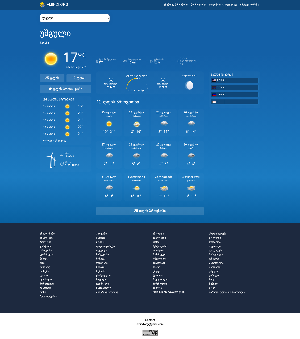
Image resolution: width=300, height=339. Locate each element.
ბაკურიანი (159, 238)
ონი (42, 263)
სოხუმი (44, 271)
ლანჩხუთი (46, 254)
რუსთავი (102, 263)
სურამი (100, 271)
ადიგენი (101, 233)
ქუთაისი (158, 275)
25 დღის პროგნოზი (150, 211)
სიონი (156, 267)
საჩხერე (45, 267)
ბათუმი (101, 238)
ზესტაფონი (160, 246)
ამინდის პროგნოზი (176, 4)
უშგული (214, 271)
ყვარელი (46, 279)
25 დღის (52, 78)
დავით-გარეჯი (105, 246)
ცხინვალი (102, 283)
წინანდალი (160, 283)
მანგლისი (102, 254)
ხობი (212, 288)
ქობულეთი (103, 275)
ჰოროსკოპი (198, 4)
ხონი (43, 292)
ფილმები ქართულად (223, 4)
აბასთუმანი (47, 233)
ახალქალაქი (217, 233)
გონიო (100, 242)
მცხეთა (101, 258)
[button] (109, 122)
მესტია (44, 258)
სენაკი (100, 267)
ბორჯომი (45, 242)
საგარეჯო (159, 263)
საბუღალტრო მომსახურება (227, 292)
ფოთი (44, 275)
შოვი (212, 279)
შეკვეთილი (160, 279)
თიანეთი (158, 250)
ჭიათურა (45, 288)
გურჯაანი (46, 246)
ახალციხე (46, 238)
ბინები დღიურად (107, 292)
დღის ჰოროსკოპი (67, 89)
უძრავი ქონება (249, 4)
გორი (156, 242)
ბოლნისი (215, 238)
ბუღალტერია (48, 296)
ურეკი (156, 271)
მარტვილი (216, 254)
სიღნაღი (214, 267)
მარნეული (159, 254)
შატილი (101, 279)
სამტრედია (216, 263)
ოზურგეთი (159, 258)
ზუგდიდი (215, 246)
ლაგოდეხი (216, 250)
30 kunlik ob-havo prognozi (169, 292)
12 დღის (79, 78)
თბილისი (46, 250)
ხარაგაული (103, 288)
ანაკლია (158, 233)
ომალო (214, 258)
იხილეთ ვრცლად (54, 140)
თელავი (101, 250)
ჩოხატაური (47, 283)
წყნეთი (213, 283)
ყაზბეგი (214, 275)
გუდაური (215, 242)
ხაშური (157, 288)
